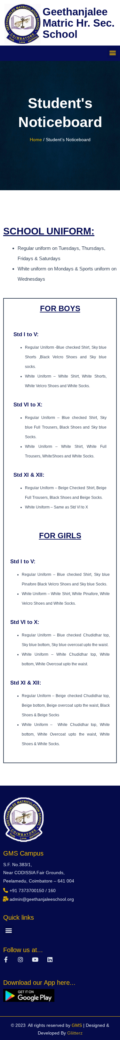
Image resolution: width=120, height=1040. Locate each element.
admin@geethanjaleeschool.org (42, 899)
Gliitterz (75, 1033)
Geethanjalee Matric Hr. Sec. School (79, 23)
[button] (112, 52)
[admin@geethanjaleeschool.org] (5, 899)
